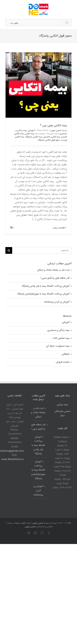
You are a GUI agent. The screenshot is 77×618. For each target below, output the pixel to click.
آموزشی (31, 130)
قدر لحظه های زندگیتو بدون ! (54, 278)
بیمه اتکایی (29, 133)
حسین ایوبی (55, 130)
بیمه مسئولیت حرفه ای (57, 346)
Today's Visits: (62, 443)
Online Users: (62, 437)
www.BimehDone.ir (12, 459)
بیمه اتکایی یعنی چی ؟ (53, 125)
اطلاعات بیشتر (59, 228)
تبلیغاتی (65, 354)
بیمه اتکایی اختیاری (51, 137)
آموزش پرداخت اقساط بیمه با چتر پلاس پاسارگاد (45, 286)
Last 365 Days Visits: (62, 469)
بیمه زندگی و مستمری (58, 330)
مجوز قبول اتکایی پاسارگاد (49, 140)
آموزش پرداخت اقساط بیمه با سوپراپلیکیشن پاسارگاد (43, 294)
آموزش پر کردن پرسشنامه (56, 302)
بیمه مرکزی (62, 405)
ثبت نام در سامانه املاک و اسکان (53, 270)
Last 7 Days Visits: (62, 452)
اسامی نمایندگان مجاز (62, 413)
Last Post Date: (60, 486)
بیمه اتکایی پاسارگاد (33, 137)
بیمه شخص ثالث (60, 338)
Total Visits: (60, 477)
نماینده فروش (62, 362)
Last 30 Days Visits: (62, 460)
